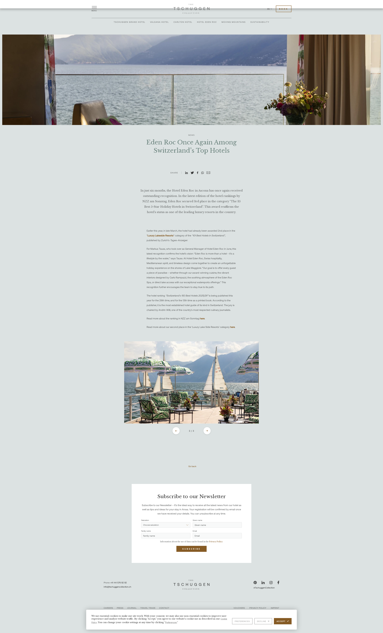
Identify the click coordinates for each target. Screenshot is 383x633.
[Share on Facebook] (199, 172)
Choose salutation (151, 525)
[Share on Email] (209, 172)
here (202, 318)
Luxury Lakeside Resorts (160, 235)
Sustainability (259, 22)
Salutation (145, 520)
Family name (146, 531)
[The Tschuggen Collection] (191, 9)
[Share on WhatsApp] (203, 172)
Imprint (275, 608)
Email (195, 531)
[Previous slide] (176, 430)
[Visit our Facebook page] (278, 582)
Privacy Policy (257, 608)
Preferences (242, 621)
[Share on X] (194, 172)
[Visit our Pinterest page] (255, 582)
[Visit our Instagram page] (271, 582)
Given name (197, 520)
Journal (132, 608)
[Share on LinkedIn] (188, 172)
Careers (108, 608)
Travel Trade (147, 608)
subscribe (191, 549)
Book (283, 9)
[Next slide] (207, 430)
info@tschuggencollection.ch (117, 586)
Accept (281, 621)
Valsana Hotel (159, 22)
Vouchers (239, 608)
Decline (261, 621)
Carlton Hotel (183, 22)
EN (268, 9)
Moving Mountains (234, 22)
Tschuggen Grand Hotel (129, 22)
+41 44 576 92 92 (118, 582)
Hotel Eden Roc (207, 22)
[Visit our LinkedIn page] (263, 582)
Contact (164, 608)
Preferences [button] (171, 622)
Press (120, 608)
